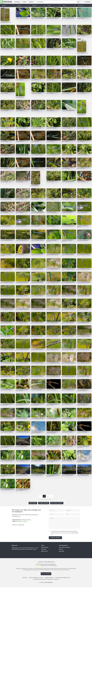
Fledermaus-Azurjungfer (36, 66)
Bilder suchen (44, 551)
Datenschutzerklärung (66, 533)
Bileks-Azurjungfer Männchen (22, 282)
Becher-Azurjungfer (20, 66)
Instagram (61, 551)
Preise (24, 2)
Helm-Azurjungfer (4, 35)
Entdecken (17, 2)
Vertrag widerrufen (46, 573)
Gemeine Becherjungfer (52, 212)
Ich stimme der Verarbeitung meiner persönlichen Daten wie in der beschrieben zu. (65, 533)
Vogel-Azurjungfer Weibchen (37, 154)
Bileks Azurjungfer (81, 35)
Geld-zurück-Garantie (56, 503)
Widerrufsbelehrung (49, 577)
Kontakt (31, 2)
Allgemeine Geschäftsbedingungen (62, 577)
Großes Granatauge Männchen (7, 240)
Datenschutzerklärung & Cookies (36, 577)
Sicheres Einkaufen (43, 503)
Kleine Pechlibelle (81, 18)
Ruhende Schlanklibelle (51, 389)
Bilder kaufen (33, 503)
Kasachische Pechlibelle (36, 446)
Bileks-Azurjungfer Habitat (21, 446)
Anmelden (87, 2)
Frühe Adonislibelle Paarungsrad (38, 418)
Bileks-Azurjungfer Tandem (6, 268)
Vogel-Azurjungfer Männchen (37, 18)
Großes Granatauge (20, 97)
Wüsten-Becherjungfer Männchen (54, 446)
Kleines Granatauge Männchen (53, 35)
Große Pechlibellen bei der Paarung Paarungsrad (83, 390)
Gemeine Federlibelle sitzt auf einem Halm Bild (22, 390)
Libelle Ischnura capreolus (21, 18)
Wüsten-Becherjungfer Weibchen (8, 460)
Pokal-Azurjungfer (19, 35)
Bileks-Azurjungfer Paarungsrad (84, 254)
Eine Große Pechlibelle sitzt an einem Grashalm (7, 405)
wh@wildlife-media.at (21, 521)
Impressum (25, 577)
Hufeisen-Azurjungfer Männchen (53, 282)
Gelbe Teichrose (4, 66)
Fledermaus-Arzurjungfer (82, 240)
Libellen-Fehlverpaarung (6, 22)
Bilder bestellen (44, 547)
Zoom (3, 8)
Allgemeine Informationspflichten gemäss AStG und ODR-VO (46, 579)
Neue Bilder (43, 549)
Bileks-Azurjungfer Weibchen (53, 254)
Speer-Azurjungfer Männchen (68, 389)
